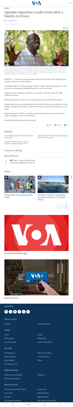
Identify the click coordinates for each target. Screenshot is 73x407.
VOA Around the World (12, 400)
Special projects (10, 357)
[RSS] (23, 312)
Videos (39, 360)
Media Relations (43, 393)
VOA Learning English (12, 379)
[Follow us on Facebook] (6, 312)
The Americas (9, 338)
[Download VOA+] (36, 277)
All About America (43, 324)
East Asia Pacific (10, 342)
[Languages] (44, 404)
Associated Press (11, 20)
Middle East (41, 338)
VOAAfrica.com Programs (13, 375)
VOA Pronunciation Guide (46, 400)
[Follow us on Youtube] (15, 312)
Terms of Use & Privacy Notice (15, 389)
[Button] (66, 28)
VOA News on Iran (10, 364)
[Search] (60, 404)
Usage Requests (42, 397)
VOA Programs (9, 353)
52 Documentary (43, 357)
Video (7, 171)
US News (7, 324)
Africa (6, 8)
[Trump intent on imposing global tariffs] (19, 184)
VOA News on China (44, 353)
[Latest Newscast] (13, 404)
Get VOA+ (7, 397)
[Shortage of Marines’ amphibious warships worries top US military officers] (53, 184)
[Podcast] (28, 312)
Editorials (40, 375)
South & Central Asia (44, 342)
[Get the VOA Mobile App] (36, 233)
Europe (39, 335)
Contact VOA (41, 389)
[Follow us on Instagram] (19, 312)
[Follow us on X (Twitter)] (10, 312)
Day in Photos (9, 360)
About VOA (8, 393)
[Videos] (28, 404)
